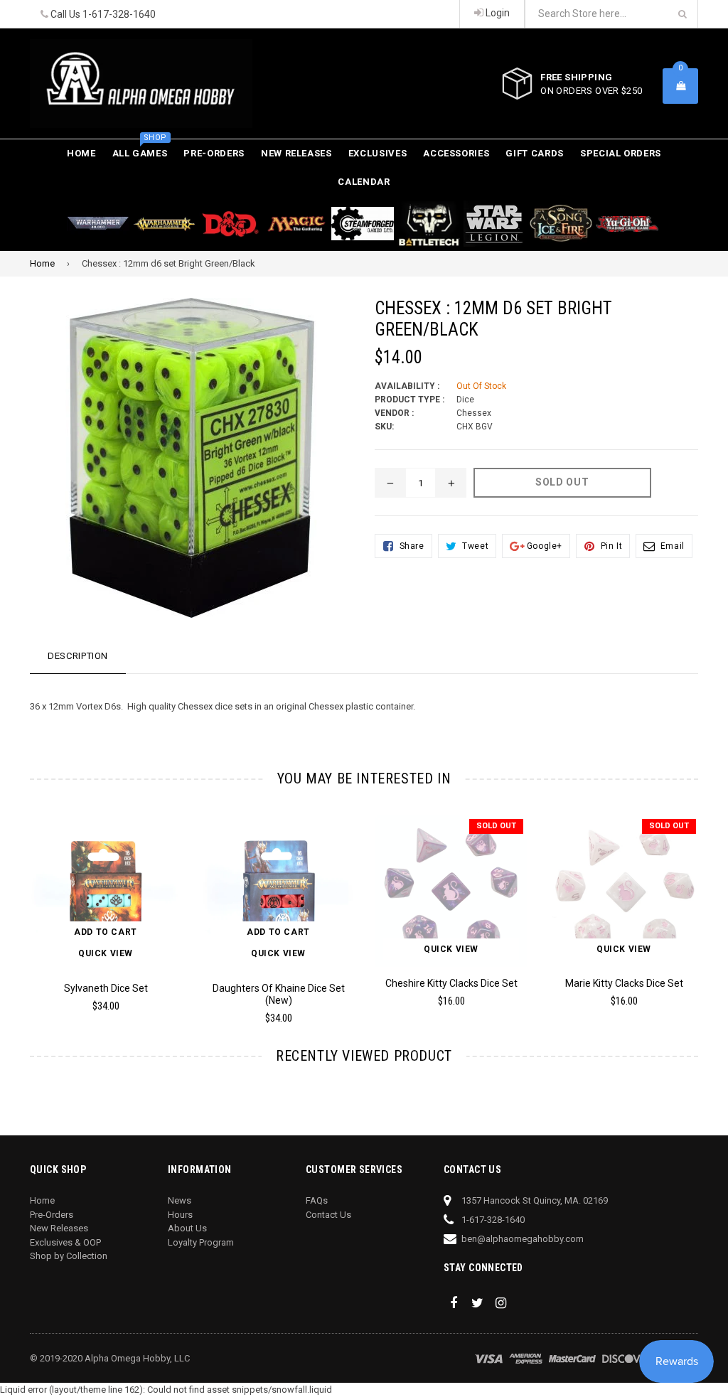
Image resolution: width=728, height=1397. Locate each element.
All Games (140, 149)
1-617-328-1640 (119, 14)
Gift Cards (534, 153)
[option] (95, 919)
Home (81, 153)
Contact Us (328, 1214)
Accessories (456, 153)
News (179, 1200)
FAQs (317, 1200)
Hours (180, 1214)
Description (78, 656)
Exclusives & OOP (65, 1242)
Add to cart (105, 932)
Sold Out (496, 825)
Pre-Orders (214, 153)
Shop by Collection (68, 1256)
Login (496, 12)
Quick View (105, 953)
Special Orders (620, 153)
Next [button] (712, 904)
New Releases (296, 153)
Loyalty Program (201, 1242)
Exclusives (377, 153)
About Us (187, 1228)
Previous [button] (16, 904)
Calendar (364, 181)
